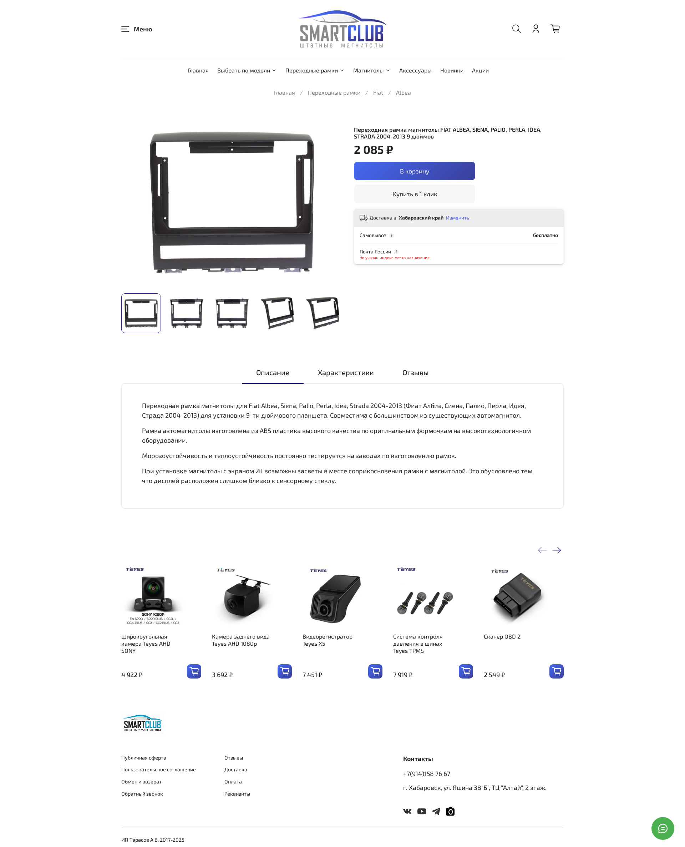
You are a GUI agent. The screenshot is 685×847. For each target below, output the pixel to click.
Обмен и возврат (141, 781)
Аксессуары (415, 70)
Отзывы (233, 758)
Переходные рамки (311, 70)
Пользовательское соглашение (158, 769)
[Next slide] (331, 202)
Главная (198, 70)
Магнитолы (368, 70)
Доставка (235, 769)
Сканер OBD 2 (502, 636)
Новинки (451, 70)
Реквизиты (237, 794)
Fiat (378, 92)
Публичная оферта (143, 758)
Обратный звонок (142, 794)
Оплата (233, 781)
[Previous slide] (132, 202)
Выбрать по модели (243, 70)
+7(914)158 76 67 (426, 773)
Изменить (457, 218)
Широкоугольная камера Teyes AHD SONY (146, 643)
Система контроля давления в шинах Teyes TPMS (418, 643)
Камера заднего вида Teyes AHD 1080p (241, 640)
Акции (480, 70)
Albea (403, 92)
